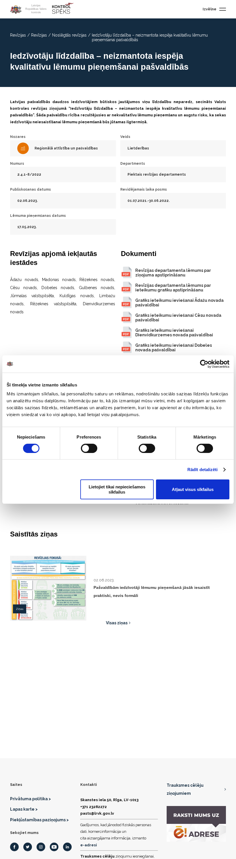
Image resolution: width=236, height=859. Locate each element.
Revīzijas (18, 35)
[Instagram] (41, 847)
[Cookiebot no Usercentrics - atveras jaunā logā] (204, 363)
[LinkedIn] (67, 847)
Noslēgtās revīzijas (69, 35)
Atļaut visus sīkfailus (193, 489)
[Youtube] (54, 847)
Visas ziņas (116, 623)
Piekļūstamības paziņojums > (39, 820)
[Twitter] (27, 847)
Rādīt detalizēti (202, 469)
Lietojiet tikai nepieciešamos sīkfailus (117, 489)
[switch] (89, 448)
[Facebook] (14, 847)
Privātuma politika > (30, 799)
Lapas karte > (24, 809)
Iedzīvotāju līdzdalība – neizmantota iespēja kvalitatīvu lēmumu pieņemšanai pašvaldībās (150, 37)
